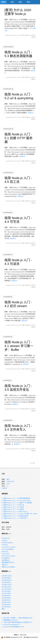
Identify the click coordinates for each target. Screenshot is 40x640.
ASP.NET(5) (6, 538)
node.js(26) (5, 553)
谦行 (8, 479)
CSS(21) (4, 540)
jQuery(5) (5, 551)
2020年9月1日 (7, 380)
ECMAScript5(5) (7, 542)
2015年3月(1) (6, 607)
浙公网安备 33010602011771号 (13, 637)
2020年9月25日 (7, 297)
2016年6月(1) (6, 595)
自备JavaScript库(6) (8, 567)
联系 (20, 2)
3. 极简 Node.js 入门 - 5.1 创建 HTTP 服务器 (17, 502)
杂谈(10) (4, 564)
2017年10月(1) (7, 589)
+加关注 (4, 488)
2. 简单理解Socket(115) (9, 620)
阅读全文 (31, 112)
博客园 (3, 2)
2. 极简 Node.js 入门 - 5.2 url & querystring (16, 500)
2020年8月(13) (7, 580)
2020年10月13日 (8, 172)
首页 (12, 2)
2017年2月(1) (6, 591)
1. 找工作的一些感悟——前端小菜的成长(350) (17, 618)
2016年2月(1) (6, 600)
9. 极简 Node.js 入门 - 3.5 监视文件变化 (15, 516)
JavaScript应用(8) (8, 549)
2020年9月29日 (7, 212)
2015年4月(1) (6, 604)
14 (7, 486)
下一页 (32, 463)
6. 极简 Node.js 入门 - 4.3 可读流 (13, 509)
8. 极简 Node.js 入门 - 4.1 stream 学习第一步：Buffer (19, 514)
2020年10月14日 (8, 129)
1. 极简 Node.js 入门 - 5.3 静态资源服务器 (16, 498)
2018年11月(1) (7, 587)
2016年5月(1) (6, 598)
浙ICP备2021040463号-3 (31, 637)
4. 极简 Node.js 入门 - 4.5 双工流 (13, 505)
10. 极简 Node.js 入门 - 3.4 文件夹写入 (15, 518)
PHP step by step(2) (8, 556)
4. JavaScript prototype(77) (11, 624)
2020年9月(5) (6, 578)
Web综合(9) (6, 558)
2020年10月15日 (8, 89)
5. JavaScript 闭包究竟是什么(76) (13, 626)
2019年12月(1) (7, 584)
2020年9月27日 (7, 254)
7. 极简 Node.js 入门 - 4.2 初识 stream (14, 511)
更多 (3, 609)
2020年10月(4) (7, 576)
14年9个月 (10, 481)
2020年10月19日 (8, 47)
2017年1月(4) (6, 593)
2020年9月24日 (7, 337)
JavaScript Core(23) (8, 547)
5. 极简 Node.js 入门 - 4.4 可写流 (13, 507)
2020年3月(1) (6, 582)
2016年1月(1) (6, 602)
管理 (28, 2)
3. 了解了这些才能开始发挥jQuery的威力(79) (17, 622)
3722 (8, 484)
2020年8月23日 (7, 420)
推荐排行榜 (5, 613)
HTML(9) (5, 545)
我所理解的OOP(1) (8, 562)
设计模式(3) (6, 560)
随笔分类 (5, 533)
